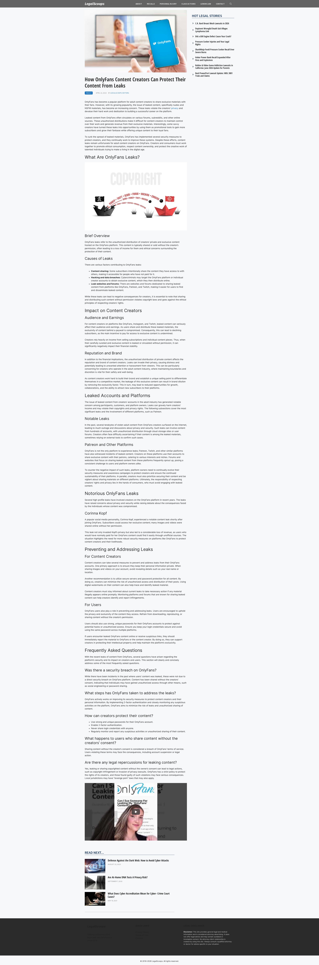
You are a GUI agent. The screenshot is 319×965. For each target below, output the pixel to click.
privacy (174, 108)
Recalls (151, 3)
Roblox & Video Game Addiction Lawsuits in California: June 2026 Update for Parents (214, 67)
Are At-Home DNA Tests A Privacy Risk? (128, 877)
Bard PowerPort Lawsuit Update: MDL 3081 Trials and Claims (214, 74)
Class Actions (188, 3)
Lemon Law (205, 3)
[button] (230, 3)
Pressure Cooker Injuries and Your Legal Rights (212, 43)
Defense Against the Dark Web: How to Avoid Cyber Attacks (138, 860)
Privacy (88, 93)
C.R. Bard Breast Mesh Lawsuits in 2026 (212, 23)
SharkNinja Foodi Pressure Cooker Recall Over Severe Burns (214, 51)
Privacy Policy (142, 932)
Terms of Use (141, 935)
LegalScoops (94, 3)
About (139, 3)
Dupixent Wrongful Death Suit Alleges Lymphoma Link (211, 30)
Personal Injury (168, 3)
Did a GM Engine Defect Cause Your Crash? (213, 36)
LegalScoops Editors (120, 93)
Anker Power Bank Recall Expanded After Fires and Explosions (213, 59)
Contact (220, 3)
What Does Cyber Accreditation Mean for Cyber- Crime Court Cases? (139, 895)
